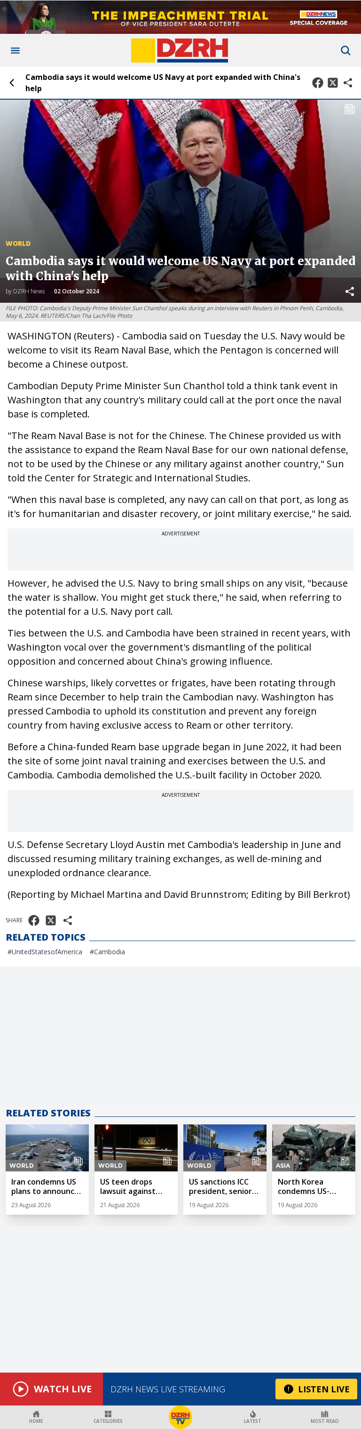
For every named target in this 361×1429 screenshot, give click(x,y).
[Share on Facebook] (317, 82)
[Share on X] (332, 82)
